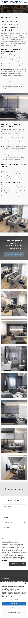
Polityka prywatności (19, 615)
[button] (25, 583)
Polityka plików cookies (9, 615)
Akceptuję (14, 603)
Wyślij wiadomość (17, 563)
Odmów (14, 608)
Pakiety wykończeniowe (14, 254)
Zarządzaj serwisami (13, 599)
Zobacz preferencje (14, 612)
